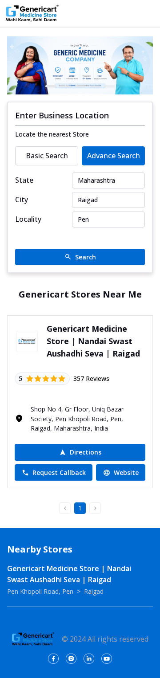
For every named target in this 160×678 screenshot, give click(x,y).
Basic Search (47, 156)
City (21, 199)
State (24, 180)
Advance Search (113, 156)
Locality (28, 219)
